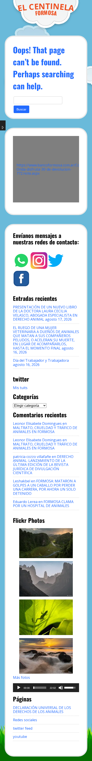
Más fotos (21, 677)
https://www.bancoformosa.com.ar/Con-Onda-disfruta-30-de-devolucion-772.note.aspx (50, 169)
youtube (20, 736)
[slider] (39, 688)
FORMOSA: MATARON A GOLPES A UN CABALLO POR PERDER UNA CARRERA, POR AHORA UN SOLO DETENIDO (44, 487)
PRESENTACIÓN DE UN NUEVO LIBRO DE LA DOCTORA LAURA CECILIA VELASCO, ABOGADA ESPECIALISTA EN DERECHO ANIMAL (45, 313)
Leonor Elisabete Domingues (37, 423)
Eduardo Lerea (25, 501)
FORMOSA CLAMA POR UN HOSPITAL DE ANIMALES (43, 503)
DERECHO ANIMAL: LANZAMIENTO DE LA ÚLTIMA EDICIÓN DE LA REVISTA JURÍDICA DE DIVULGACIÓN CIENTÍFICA (43, 464)
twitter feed (22, 728)
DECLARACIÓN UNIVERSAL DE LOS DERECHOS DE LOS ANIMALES (42, 709)
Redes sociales (25, 719)
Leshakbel (21, 481)
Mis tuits (20, 387)
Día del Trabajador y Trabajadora (41, 360)
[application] (46, 687)
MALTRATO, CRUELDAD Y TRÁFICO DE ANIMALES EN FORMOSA (45, 429)
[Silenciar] (61, 687)
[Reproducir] (19, 687)
